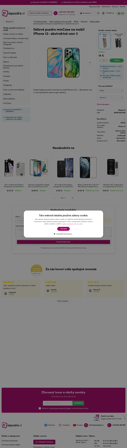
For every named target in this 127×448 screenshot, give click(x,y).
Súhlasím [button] (63, 229)
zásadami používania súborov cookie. (72, 224)
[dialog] (63, 224)
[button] (63, 234)
